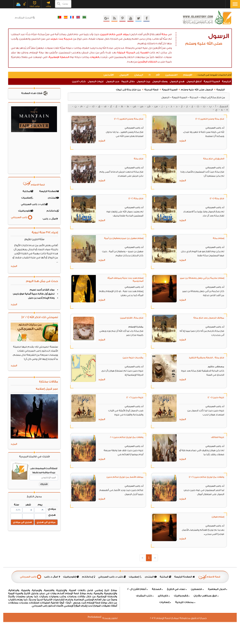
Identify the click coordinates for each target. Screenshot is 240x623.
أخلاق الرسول (193, 81)
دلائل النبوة (128, 81)
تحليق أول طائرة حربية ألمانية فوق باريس (34, 294)
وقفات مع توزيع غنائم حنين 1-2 (126, 437)
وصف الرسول (160, 81)
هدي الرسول (177, 81)
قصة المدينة (151, 89)
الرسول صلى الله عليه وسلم (197, 89)
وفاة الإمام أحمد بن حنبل (41, 298)
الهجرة (144, 52)
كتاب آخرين (79, 81)
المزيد (182, 140)
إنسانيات (164, 602)
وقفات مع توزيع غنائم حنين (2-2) (206, 477)
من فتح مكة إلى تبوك (128, 89)
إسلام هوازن (218, 517)
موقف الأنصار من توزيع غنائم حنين (124, 477)
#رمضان (138, 75)
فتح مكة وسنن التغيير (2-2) (128, 119)
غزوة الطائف (217, 437)
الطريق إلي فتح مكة (213, 158)
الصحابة (156, 589)
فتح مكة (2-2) (135, 198)
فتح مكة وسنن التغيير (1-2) (209, 119)
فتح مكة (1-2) (217, 198)
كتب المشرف (144, 595)
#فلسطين (171, 75)
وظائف (48, 6)
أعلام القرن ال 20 (136, 589)
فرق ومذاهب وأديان (205, 595)
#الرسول (124, 75)
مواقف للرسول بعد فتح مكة (208, 318)
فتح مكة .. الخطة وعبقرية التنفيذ (206, 357)
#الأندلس (109, 75)
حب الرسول (112, 81)
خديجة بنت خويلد (61, 39)
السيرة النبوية (212, 81)
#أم (158, 75)
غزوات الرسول (96, 81)
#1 (150, 75)
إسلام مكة (218, 238)
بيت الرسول (143, 81)
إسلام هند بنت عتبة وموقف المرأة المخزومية (125, 279)
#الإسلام (187, 75)
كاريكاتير (163, 595)
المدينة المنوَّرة (126, 52)
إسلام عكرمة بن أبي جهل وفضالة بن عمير (202, 278)
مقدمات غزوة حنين (133, 357)
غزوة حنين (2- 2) (134, 397)
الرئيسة (226, 81)
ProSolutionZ (97, 617)
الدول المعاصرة (216, 589)
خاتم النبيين (107, 34)
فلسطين (196, 589)
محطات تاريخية (184, 602)
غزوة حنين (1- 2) (216, 397)
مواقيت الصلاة (35, 6)
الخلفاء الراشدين (147, 61)
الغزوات (94, 57)
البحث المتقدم (23, 17)
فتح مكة (138, 158)
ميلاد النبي (122, 34)
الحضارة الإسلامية (59, 57)
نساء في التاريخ (176, 589)
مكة (164, 34)
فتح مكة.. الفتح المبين (131, 318)
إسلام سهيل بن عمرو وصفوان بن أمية (123, 238)
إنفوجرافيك (181, 595)
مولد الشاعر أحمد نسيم (42, 290)
